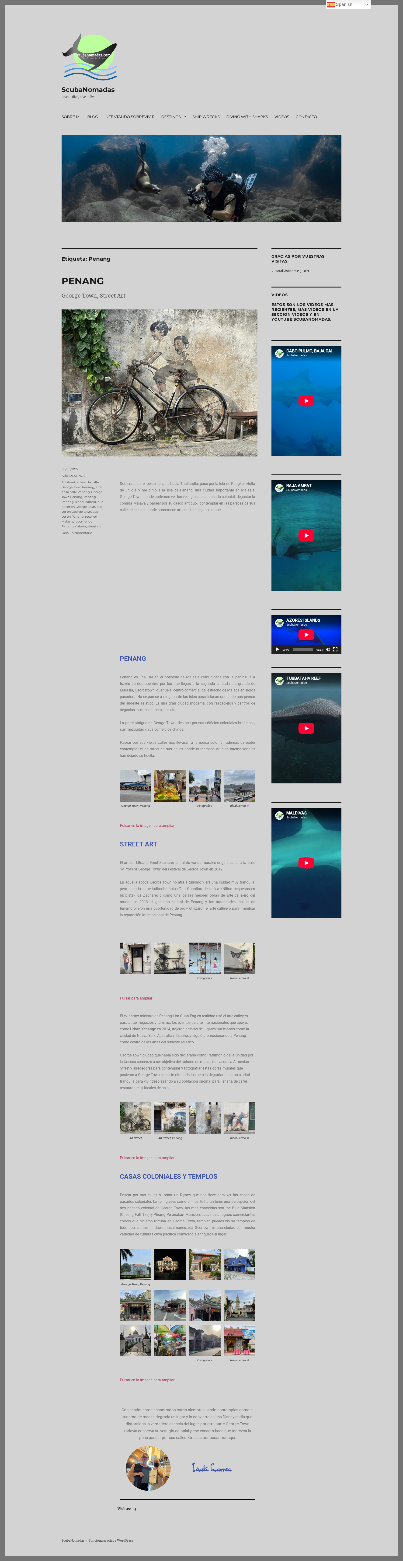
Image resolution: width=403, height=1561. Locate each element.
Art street (68, 482)
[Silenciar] (328, 649)
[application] (306, 634)
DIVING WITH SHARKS (247, 117)
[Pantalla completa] (335, 649)
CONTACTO (306, 117)
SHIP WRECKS (206, 117)
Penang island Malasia (79, 502)
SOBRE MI (71, 117)
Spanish (343, 4)
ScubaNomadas (88, 90)
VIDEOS (281, 117)
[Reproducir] (277, 649)
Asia (65, 475)
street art (94, 526)
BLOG (92, 117)
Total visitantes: (287, 271)
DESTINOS (171, 117)
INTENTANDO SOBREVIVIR (129, 117)
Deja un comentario (77, 533)
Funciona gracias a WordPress (111, 1541)
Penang (90, 497)
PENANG (83, 281)
